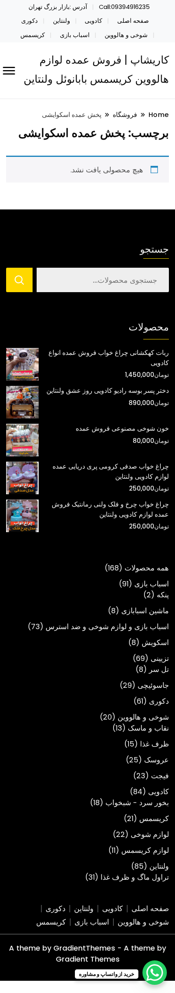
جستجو (154, 249)
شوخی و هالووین (126, 35)
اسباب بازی (75, 35)
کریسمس (32, 35)
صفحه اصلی (133, 21)
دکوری (29, 21)
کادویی (93, 21)
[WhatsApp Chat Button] (154, 972)
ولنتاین (61, 21)
